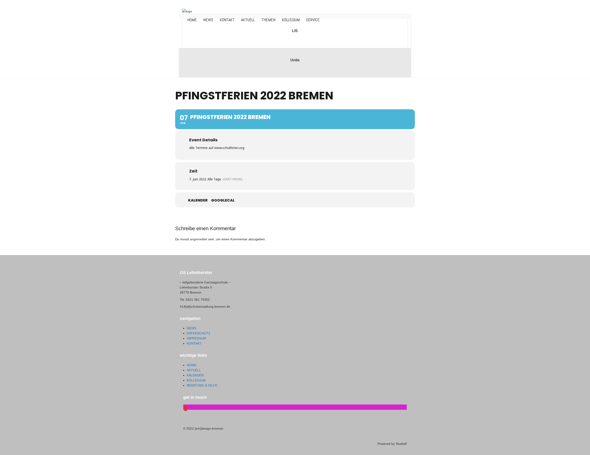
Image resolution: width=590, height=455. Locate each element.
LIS (295, 31)
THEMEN (268, 19)
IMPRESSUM (196, 338)
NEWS (208, 19)
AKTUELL (248, 19)
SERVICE (313, 19)
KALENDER (195, 375)
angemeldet (198, 239)
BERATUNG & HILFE (202, 385)
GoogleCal (223, 200)
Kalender (198, 200)
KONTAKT (227, 19)
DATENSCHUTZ (198, 333)
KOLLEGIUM (291, 19)
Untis (295, 60)
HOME (192, 19)
